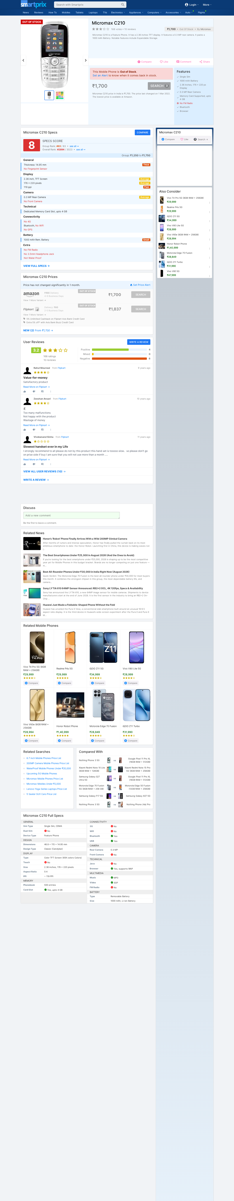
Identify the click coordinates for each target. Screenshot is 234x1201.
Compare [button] (142, 132)
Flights (201, 12)
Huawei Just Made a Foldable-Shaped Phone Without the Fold (79, 604)
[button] (87, 266)
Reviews (38, 12)
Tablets (79, 12)
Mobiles (66, 12)
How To (53, 12)
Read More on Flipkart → (36, 387)
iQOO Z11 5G (97, 668)
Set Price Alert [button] (141, 285)
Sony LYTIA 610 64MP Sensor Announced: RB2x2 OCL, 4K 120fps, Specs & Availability (93, 588)
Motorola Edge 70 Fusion (103, 726)
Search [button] (157, 86)
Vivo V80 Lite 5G (132, 668)
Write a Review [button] (138, 342)
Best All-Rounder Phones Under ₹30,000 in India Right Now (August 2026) (86, 571)
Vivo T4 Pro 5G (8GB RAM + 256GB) (34, 669)
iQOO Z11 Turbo (131, 726)
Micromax (206, 29)
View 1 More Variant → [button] (34, 300)
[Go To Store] (31, 294)
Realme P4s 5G (64, 668)
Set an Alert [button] (100, 75)
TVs (105, 12)
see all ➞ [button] (74, 146)
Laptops (93, 12)
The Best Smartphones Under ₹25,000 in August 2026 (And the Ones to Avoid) (88, 555)
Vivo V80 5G (173, 271)
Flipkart (61, 368)
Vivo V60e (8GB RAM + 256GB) (36, 726)
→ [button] (38, 330)
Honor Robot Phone (67, 726)
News (26, 12)
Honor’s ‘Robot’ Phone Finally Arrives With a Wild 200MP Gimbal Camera (85, 538)
